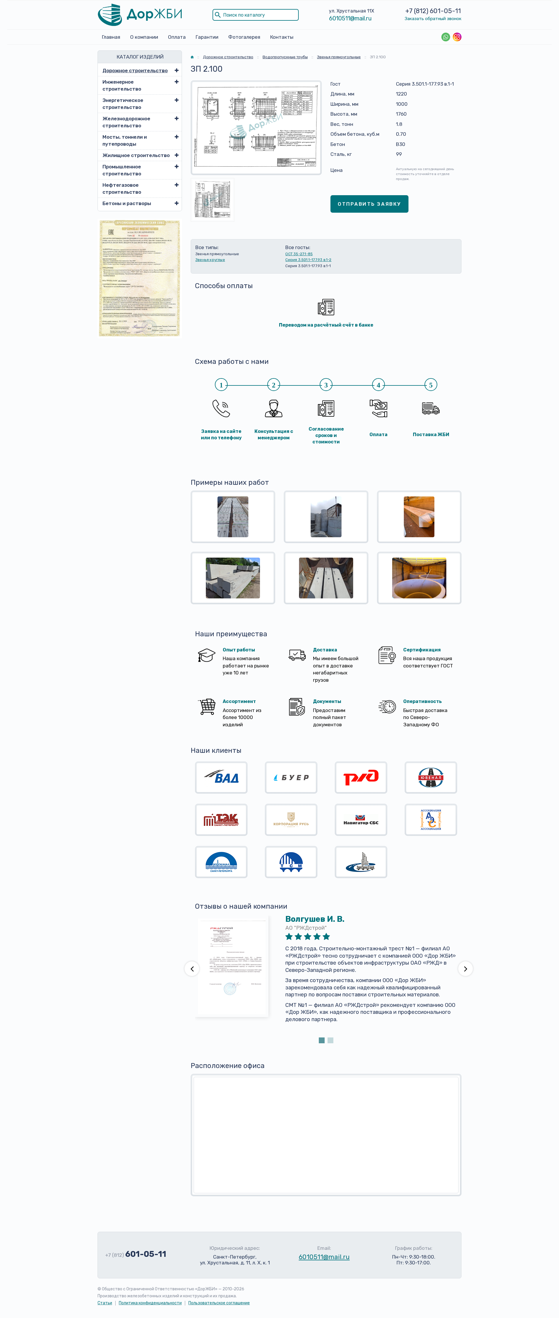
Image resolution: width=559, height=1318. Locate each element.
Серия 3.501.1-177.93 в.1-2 (308, 260)
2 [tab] (330, 1040)
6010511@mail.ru (350, 18)
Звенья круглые (210, 260)
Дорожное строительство (135, 70)
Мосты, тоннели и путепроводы (124, 140)
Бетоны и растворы (126, 203)
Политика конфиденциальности (150, 1303)
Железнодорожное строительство (126, 122)
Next (465, 968)
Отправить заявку (369, 204)
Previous (192, 968)
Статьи (105, 1303)
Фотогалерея (244, 37)
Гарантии (207, 37)
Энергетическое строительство (122, 103)
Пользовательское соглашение (219, 1303)
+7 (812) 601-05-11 (433, 11)
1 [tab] (322, 1040)
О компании (144, 37)
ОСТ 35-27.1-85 (299, 254)
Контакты (281, 37)
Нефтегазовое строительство (121, 188)
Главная (111, 37)
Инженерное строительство (121, 85)
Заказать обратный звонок (433, 18)
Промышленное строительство (121, 170)
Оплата (177, 37)
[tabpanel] (326, 976)
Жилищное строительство (136, 155)
